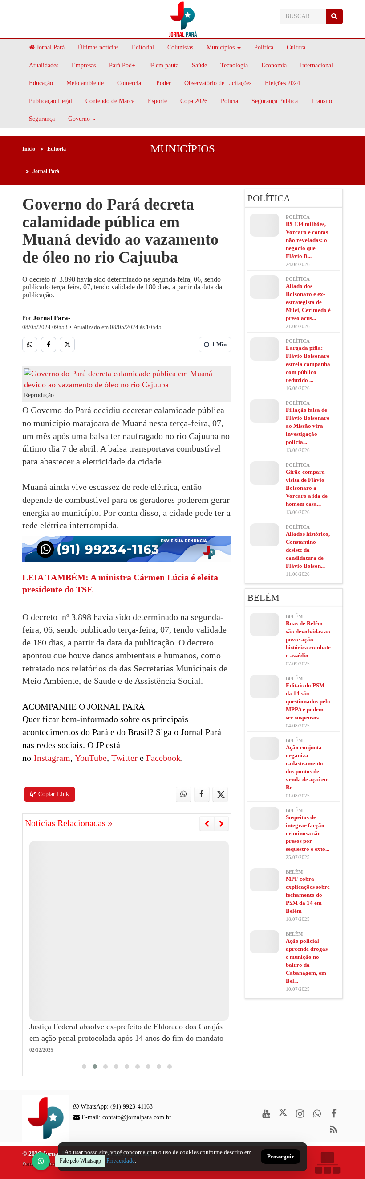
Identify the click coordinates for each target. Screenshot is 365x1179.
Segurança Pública (274, 101)
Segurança (42, 118)
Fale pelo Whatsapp (80, 1161)
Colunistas (180, 47)
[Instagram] (300, 1113)
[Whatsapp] (29, 344)
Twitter (123, 758)
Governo (79, 118)
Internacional (316, 65)
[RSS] (333, 1129)
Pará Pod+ (122, 65)
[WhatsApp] (41, 1161)
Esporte (157, 101)
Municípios (221, 47)
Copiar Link (52, 794)
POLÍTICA (268, 198)
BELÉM (263, 597)
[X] (67, 344)
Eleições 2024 (282, 83)
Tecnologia (234, 65)
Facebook (162, 758)
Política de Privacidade (107, 1160)
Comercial (130, 83)
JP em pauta (163, 65)
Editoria (56, 149)
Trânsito (321, 101)
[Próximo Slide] (221, 823)
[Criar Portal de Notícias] (327, 1163)
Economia (274, 65)
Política (263, 47)
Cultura (296, 47)
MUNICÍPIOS (182, 149)
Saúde (199, 65)
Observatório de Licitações (217, 83)
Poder (163, 83)
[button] (84, 1066)
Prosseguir (280, 1157)
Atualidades (43, 65)
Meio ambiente (85, 83)
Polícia (229, 101)
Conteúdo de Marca (109, 101)
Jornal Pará (50, 47)
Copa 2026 (193, 101)
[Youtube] (266, 1113)
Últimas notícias (98, 47)
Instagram (52, 758)
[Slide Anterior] (206, 823)
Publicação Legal (50, 101)
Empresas (84, 65)
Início (28, 149)
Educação (41, 83)
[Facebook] (48, 344)
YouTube (90, 758)
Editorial (143, 47)
